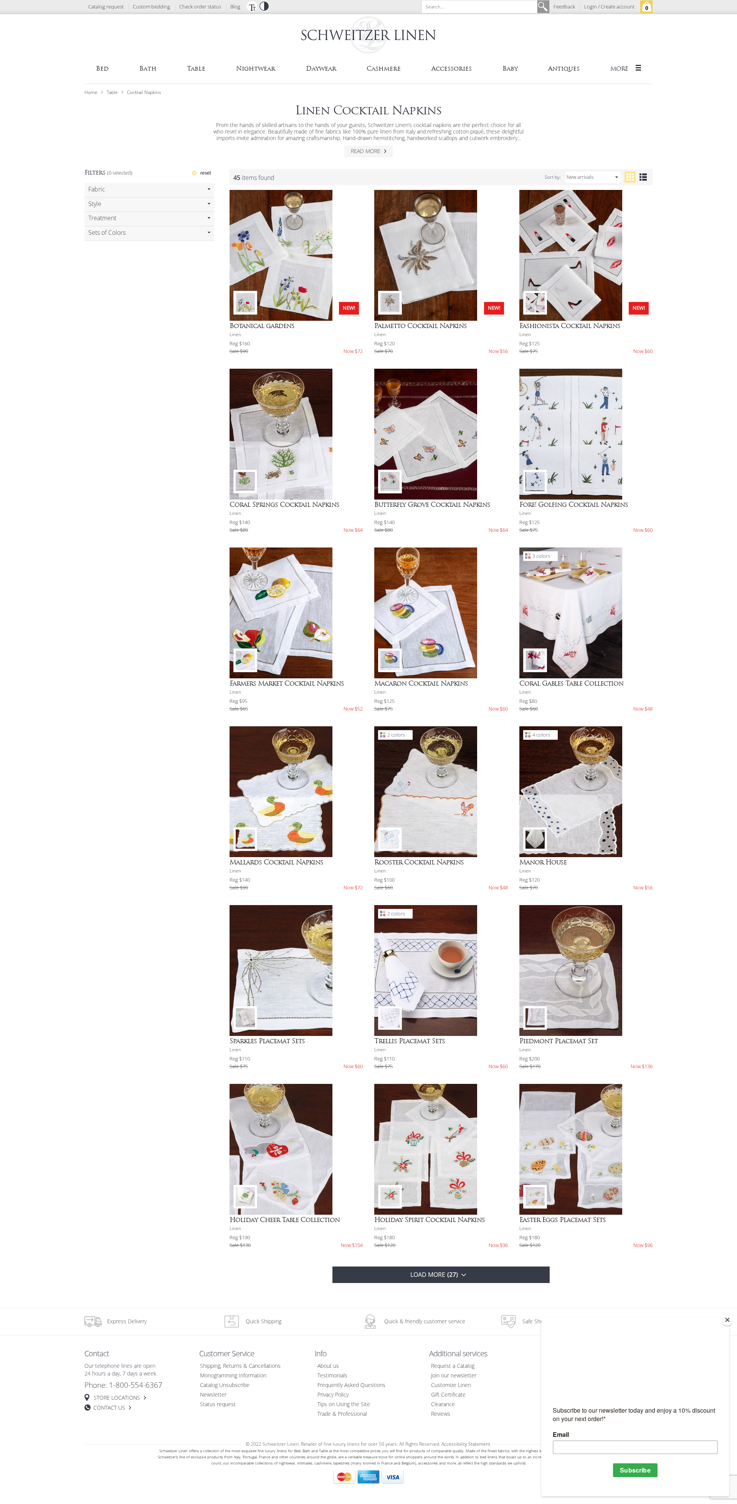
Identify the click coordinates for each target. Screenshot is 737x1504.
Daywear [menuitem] (321, 68)
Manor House (543, 862)
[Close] (727, 1320)
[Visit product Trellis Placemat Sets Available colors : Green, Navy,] (441, 970)
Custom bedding (151, 7)
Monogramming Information (233, 1375)
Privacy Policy (333, 1395)
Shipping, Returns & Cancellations (240, 1366)
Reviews (440, 1414)
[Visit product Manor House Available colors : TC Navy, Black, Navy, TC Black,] (586, 791)
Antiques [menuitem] (564, 68)
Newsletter (213, 1395)
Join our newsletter (453, 1375)
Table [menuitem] (196, 68)
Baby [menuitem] (510, 68)
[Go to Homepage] (368, 36)
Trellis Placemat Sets (409, 1041)
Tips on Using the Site (343, 1404)
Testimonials (332, 1375)
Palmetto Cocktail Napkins (420, 326)
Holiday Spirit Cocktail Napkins (429, 1219)
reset (205, 173)
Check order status (200, 7)
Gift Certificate (448, 1395)
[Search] (543, 6)
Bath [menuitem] (148, 68)
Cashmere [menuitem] (384, 68)
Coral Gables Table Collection (571, 683)
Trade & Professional (342, 1414)
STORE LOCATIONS (117, 1398)
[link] (149, 190)
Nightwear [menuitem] (255, 68)
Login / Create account (609, 7)
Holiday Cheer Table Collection (285, 1219)
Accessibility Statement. (466, 1444)
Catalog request (106, 7)
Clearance (443, 1404)
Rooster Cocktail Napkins (419, 862)
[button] (252, 6)
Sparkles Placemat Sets (267, 1041)
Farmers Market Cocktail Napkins (287, 683)
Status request (218, 1404)
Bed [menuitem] (102, 68)
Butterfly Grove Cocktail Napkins (432, 504)
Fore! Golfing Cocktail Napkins (573, 504)
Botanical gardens (262, 326)
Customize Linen (451, 1385)
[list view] (643, 177)
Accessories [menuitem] (451, 68)
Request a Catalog (452, 1366)
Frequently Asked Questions (351, 1385)
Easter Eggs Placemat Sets (562, 1219)
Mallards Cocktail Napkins (276, 862)
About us (328, 1366)
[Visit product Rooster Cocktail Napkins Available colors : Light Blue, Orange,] (441, 791)
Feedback (564, 7)
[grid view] (630, 177)
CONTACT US (109, 1408)
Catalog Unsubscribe (225, 1385)
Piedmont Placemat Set (558, 1041)
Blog (235, 7)
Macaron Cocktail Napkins (421, 683)
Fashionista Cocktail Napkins (569, 326)
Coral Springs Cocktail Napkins (284, 504)
